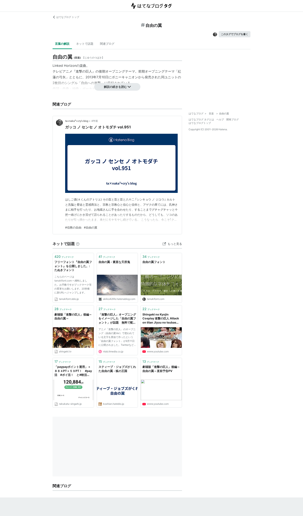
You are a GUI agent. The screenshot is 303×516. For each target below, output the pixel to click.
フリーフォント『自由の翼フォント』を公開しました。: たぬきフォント (73, 266)
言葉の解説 (62, 43)
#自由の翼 (90, 227)
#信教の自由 (73, 227)
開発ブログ (232, 119)
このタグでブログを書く (234, 34)
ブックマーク (64, 256)
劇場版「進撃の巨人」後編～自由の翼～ (73, 316)
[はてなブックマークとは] (77, 244)
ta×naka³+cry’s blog (76, 120)
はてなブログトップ (200, 122)
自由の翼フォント (154, 262)
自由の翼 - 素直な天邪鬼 (114, 262)
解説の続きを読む (115, 86)
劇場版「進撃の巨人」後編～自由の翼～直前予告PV (161, 369)
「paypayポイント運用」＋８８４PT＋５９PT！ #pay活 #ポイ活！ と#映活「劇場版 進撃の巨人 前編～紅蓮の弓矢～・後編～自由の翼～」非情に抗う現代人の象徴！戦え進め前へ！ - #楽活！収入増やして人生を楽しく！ (73, 371)
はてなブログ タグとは (201, 119)
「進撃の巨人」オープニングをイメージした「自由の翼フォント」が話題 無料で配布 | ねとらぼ (117, 319)
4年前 (94, 120)
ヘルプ (220, 119)
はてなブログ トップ (67, 17)
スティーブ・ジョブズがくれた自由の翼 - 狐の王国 (117, 369)
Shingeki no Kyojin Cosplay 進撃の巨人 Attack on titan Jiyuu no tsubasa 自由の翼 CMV (160, 319)
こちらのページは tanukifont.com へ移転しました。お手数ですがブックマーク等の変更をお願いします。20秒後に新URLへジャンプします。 (73, 284)
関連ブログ (107, 43)
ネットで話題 (84, 43)
